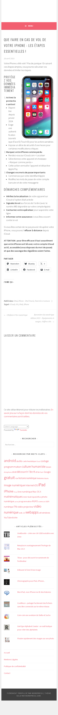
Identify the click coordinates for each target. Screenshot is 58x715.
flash (41, 472)
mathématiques (13, 496)
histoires (40, 478)
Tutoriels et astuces (42, 301)
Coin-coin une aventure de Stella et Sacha (33, 615)
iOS (17, 304)
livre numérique (25, 491)
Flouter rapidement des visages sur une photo (35, 638)
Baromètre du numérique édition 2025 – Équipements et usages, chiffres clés (42, 318)
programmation (25, 501)
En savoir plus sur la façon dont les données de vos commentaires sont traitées (28, 413)
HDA (16, 478)
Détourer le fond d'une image (29, 570)
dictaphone (8, 472)
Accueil (7, 652)
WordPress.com (33, 696)
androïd (10, 460)
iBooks (46, 478)
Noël (29, 497)
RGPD (35, 501)
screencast (42, 501)
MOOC (25, 497)
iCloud (12, 304)
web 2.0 (22, 513)
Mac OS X (37, 491)
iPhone (26, 304)
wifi (40, 513)
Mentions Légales (11, 659)
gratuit (9, 477)
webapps (32, 512)
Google (47, 471)
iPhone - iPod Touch (26, 301)
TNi (15, 506)
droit (14, 472)
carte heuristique (29, 461)
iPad (15, 301)
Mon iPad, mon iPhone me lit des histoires (34, 592)
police (16, 502)
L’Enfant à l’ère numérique (16, 315)
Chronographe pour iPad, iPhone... (31, 581)
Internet (29, 485)
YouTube (8, 517)
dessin (48, 467)
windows (46, 512)
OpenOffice (36, 497)
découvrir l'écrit (26, 472)
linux (15, 492)
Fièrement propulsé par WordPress (25, 693)
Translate (23, 430)
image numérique (14, 485)
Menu (30, 26)
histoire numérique (27, 478)
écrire (14, 517)
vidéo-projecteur (26, 506)
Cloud (38, 461)
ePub (37, 472)
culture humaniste (33, 466)
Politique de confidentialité (15, 666)
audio (19, 461)
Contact (7, 673)
